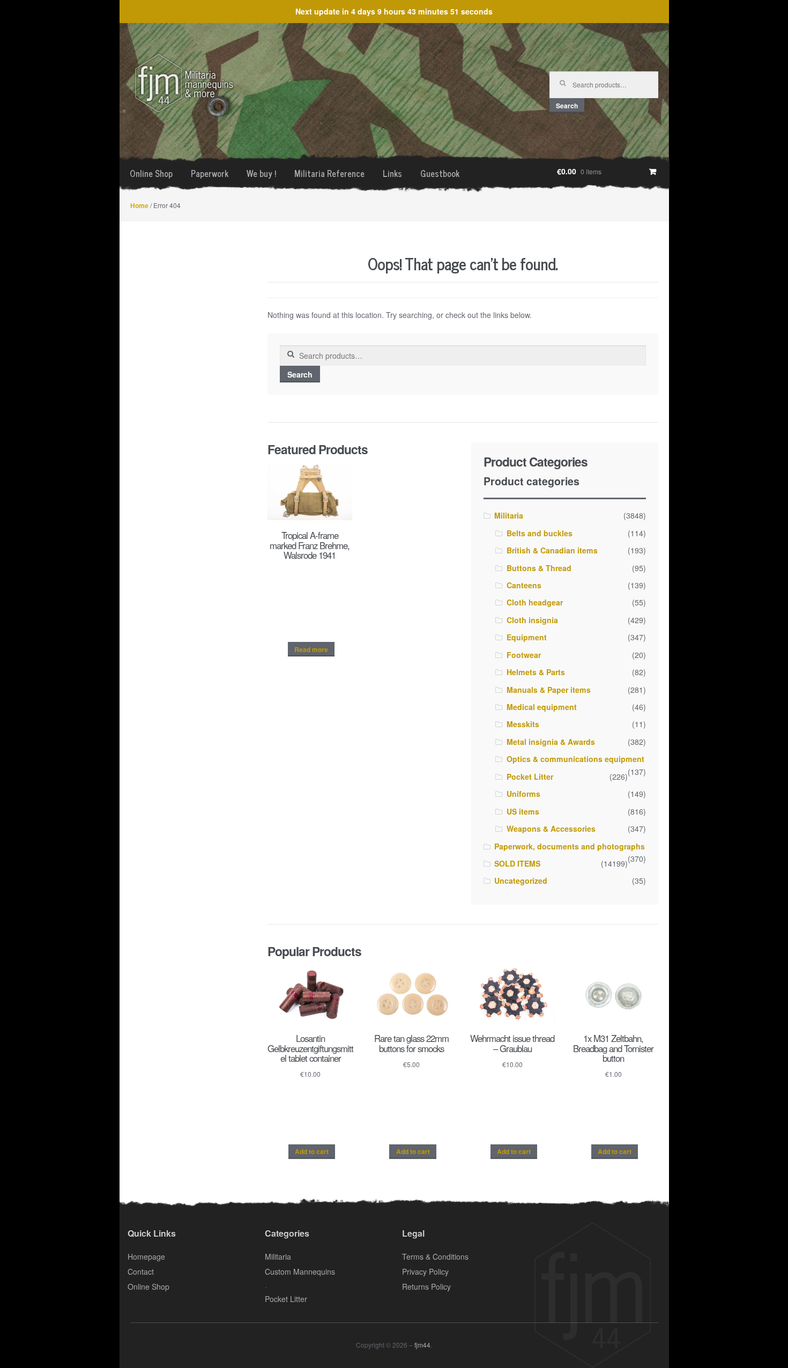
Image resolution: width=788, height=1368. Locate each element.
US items (523, 811)
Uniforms (523, 793)
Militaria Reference (329, 173)
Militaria (508, 515)
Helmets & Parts (536, 672)
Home (139, 205)
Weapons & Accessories (551, 828)
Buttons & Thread (539, 568)
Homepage (146, 1256)
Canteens (524, 585)
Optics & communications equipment (575, 758)
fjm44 (422, 1344)
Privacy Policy (425, 1271)
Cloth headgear (535, 602)
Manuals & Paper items (549, 689)
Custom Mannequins (300, 1271)
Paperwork (209, 173)
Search (567, 105)
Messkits (523, 724)
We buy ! (261, 173)
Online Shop (151, 173)
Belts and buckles (540, 533)
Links (392, 173)
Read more (311, 649)
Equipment (527, 637)
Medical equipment (542, 706)
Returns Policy (426, 1286)
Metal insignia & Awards (551, 741)
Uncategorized (520, 880)
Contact (141, 1271)
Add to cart (312, 1151)
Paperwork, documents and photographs (569, 846)
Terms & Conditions (435, 1256)
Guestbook (439, 173)
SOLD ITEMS (517, 863)
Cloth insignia (532, 620)
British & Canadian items (552, 550)
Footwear (524, 654)
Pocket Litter (530, 776)
